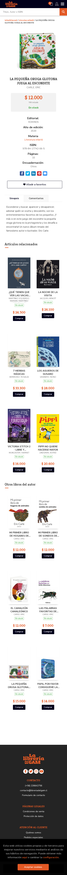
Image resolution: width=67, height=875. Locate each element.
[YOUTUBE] (41, 771)
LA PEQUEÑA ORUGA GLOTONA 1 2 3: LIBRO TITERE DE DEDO (19, 685)
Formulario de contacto (33, 795)
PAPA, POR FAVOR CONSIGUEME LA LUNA (47, 685)
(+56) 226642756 (33, 785)
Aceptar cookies (33, 867)
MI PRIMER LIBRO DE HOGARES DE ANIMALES (19, 534)
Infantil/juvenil (11, 20)
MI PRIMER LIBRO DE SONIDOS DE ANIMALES (48, 534)
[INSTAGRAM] (36, 771)
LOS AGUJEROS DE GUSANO (48, 372)
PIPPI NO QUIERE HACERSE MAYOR (48, 448)
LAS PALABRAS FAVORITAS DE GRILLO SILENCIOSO (48, 610)
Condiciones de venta (33, 811)
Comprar (19, 318)
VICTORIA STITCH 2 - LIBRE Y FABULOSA (19, 448)
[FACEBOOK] (25, 771)
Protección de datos (33, 816)
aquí (24, 857)
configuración (51, 857)
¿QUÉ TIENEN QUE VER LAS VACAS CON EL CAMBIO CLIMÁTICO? (19, 294)
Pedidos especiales (33, 837)
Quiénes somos (33, 832)
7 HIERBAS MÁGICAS (19, 372)
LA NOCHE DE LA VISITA (48, 294)
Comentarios (36, 198)
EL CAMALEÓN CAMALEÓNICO (19, 610)
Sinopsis (14, 198)
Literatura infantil (26, 20)
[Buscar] (63, 12)
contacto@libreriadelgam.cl (33, 790)
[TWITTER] (31, 771)
